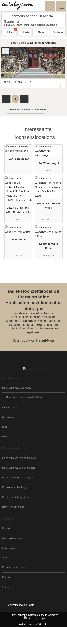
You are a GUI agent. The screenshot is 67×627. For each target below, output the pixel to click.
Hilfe (4, 436)
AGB (5, 557)
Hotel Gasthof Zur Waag (48, 205)
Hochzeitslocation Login (20, 604)
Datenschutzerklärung (15, 567)
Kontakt (6, 528)
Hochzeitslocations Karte (16, 387)
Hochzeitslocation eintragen (18, 467)
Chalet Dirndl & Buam (48, 246)
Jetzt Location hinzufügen (33, 340)
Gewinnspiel (9, 407)
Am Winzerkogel (48, 163)
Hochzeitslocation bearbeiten (19, 457)
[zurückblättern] (10, 63)
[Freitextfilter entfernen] (50, 5)
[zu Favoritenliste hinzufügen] (5, 51)
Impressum (8, 547)
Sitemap (7, 586)
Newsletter (8, 416)
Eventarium (18, 239)
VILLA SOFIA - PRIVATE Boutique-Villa (18, 209)
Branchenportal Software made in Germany (29, 616)
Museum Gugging (17, 82)
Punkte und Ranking (14, 487)
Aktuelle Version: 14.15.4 (32, 624)
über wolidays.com (13, 538)
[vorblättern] (55, 63)
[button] (6, 99)
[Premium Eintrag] (59, 130)
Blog (4, 426)
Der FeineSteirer (18, 158)
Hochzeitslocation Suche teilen (27, 109)
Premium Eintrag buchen (16, 497)
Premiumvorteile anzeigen (17, 477)
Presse (6, 577)
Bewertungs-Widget (13, 506)
